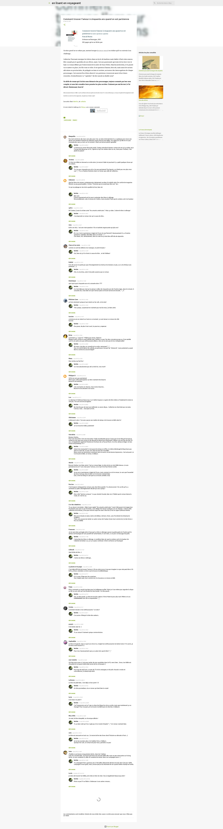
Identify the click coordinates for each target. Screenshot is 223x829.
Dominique (72, 281)
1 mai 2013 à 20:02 (83, 344)
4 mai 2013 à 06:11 (83, 612)
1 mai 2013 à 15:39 (83, 250)
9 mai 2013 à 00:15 (79, 680)
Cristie (71, 607)
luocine (71, 316)
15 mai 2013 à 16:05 (81, 715)
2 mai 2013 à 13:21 (80, 529)
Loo (70, 397)
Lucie (70, 773)
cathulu (83, 101)
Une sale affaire (143, 100)
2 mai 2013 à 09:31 (79, 484)
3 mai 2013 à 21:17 (78, 607)
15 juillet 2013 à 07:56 (84, 778)
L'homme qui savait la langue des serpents (151, 70)
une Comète (73, 660)
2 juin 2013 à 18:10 (76, 733)
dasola (71, 462)
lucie (70, 697)
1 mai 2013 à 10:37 (77, 225)
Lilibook (71, 549)
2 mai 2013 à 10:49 (83, 491)
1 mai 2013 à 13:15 (78, 262)
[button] (64, 25)
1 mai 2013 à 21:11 (76, 397)
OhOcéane (72, 417)
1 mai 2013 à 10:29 (77, 208)
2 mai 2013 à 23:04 (87, 566)
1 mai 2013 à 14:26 (83, 299)
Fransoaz (72, 529)
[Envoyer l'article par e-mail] (64, 118)
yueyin (71, 624)
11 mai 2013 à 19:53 (77, 697)
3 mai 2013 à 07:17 (83, 574)
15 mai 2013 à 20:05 (84, 721)
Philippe (83, 107)
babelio (75, 101)
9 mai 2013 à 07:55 (83, 685)
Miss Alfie (72, 716)
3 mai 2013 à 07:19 (83, 594)
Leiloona (71, 680)
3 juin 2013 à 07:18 (83, 738)
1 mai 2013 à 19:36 (77, 335)
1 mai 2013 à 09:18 (80, 180)
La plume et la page (75, 566)
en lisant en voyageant (66, 3)
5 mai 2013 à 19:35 (81, 641)
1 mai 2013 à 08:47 (83, 166)
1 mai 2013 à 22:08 (80, 434)
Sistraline (72, 434)
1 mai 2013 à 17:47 (79, 316)
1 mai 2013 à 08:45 (79, 159)
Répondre (72, 156)
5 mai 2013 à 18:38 (78, 624)
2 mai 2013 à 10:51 (83, 513)
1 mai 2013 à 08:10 (83, 145)
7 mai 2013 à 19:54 (83, 667)
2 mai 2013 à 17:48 (83, 536)
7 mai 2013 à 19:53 (83, 629)
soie (70, 733)
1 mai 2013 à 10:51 (83, 193)
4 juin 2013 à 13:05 (77, 751)
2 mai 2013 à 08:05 (83, 446)
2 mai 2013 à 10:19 (86, 504)
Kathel (71, 262)
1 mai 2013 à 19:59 (83, 323)
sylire (70, 208)
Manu (70, 358)
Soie (70, 751)
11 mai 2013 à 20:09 (84, 702)
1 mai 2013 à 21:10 (80, 375)
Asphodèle (72, 641)
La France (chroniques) (145, 129)
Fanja (70, 587)
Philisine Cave (73, 299)
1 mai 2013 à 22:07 (81, 417)
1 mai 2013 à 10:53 (83, 230)
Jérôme (71, 159)
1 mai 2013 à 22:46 (78, 462)
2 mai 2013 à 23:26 (77, 587)
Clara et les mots (74, 245)
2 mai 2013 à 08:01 (83, 364)
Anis (70, 225)
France (75, 120)
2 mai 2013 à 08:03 (83, 423)
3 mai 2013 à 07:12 (83, 555)
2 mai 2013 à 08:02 (83, 404)
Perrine (71, 484)
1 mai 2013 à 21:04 (77, 358)
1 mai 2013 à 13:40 (81, 281)
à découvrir (67, 120)
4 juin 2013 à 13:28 (83, 760)
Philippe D (72, 375)
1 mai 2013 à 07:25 (80, 136)
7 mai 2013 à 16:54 (82, 660)
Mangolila (72, 136)
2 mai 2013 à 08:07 (83, 469)
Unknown (72, 180)
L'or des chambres (75, 504)
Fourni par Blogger (113, 826)
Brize (70, 335)
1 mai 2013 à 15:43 (83, 286)
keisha (76, 145)
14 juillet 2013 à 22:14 (78, 773)
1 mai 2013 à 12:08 (85, 245)
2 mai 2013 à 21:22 (79, 549)
